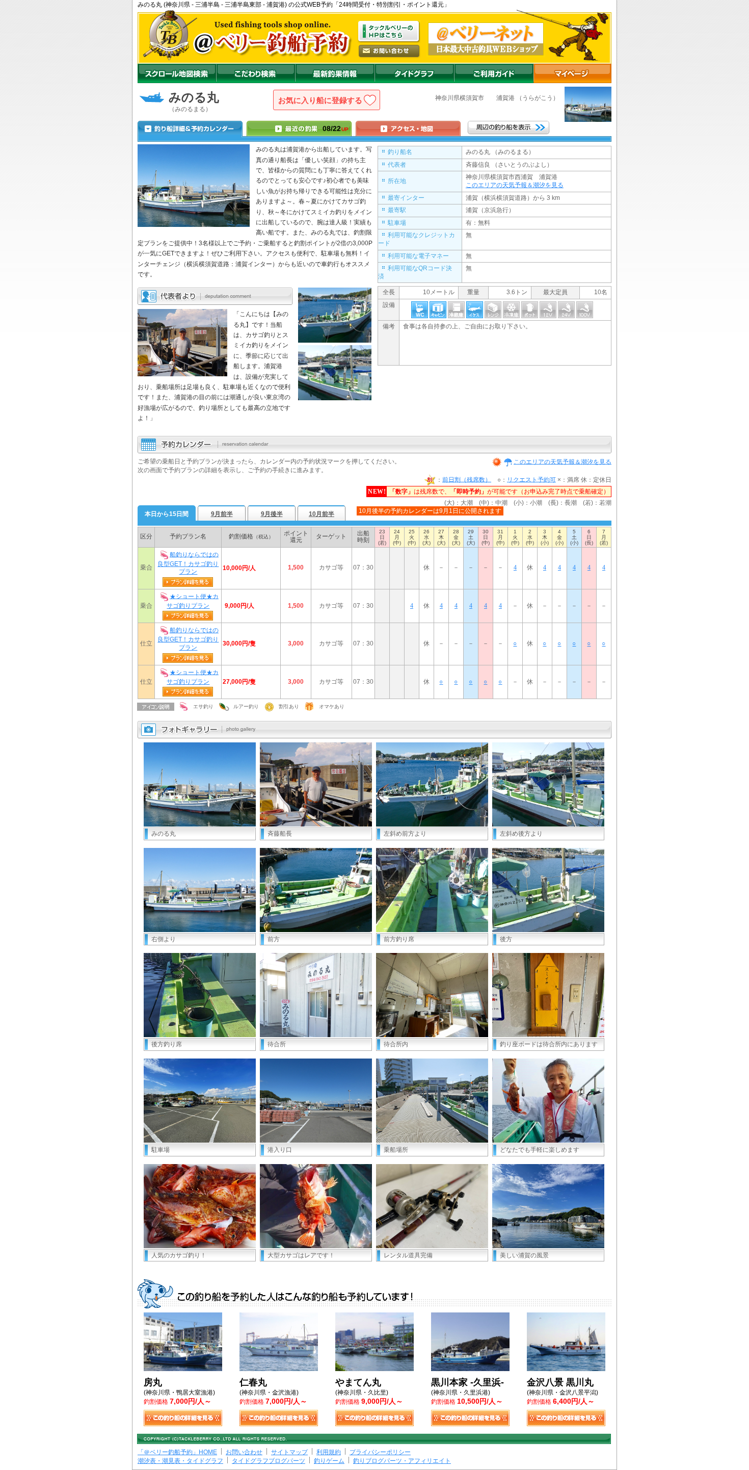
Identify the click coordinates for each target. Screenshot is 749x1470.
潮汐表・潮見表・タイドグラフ (180, 1460)
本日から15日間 (167, 514)
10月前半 (321, 514)
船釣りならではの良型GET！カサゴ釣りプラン (188, 563)
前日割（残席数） (466, 479)
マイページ (572, 73)
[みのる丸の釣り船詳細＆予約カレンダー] (190, 128)
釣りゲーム (329, 1460)
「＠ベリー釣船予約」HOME (177, 1452)
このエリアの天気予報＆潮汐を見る (515, 185)
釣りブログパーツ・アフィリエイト (402, 1460)
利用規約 (328, 1452)
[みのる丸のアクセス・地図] (408, 128)
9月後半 (272, 514)
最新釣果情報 (334, 73)
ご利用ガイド (493, 73)
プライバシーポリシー (380, 1452)
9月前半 (222, 514)
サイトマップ (289, 1452)
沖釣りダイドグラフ (414, 73)
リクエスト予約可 (531, 479)
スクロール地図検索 (177, 73)
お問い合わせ (244, 1452)
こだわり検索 (255, 73)
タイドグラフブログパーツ (268, 1460)
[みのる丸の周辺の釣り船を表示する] (508, 127)
